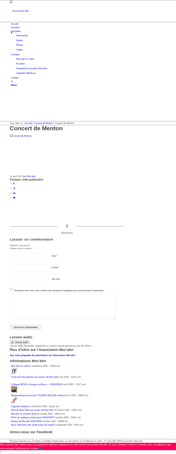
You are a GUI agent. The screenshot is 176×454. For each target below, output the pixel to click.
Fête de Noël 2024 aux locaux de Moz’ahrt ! (32, 410)
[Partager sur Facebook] (13, 183)
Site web (56, 279)
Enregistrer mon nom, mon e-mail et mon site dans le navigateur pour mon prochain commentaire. (59, 290)
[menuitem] (88, 24)
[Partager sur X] (14, 188)
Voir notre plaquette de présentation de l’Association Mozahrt (42, 355)
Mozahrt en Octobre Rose (24, 414)
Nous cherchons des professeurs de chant (32, 425)
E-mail (55, 267)
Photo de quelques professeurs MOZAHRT (32, 417)
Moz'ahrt (31, 176)
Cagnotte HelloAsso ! (21, 406)
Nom (55, 256)
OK (40, 448)
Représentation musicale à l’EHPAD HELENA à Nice (37, 395)
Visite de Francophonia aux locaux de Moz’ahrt (34, 377)
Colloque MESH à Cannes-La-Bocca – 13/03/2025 (36, 384)
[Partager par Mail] (14, 197)
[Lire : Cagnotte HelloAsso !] (14, 402)
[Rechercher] (12, 81)
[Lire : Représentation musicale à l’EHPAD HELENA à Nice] (14, 391)
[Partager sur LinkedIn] (14, 193)
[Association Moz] (35, 11)
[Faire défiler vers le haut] (0, 452)
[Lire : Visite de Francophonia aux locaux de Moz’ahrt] (14, 373)
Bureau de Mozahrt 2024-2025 (26, 421)
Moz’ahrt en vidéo (20, 366)
